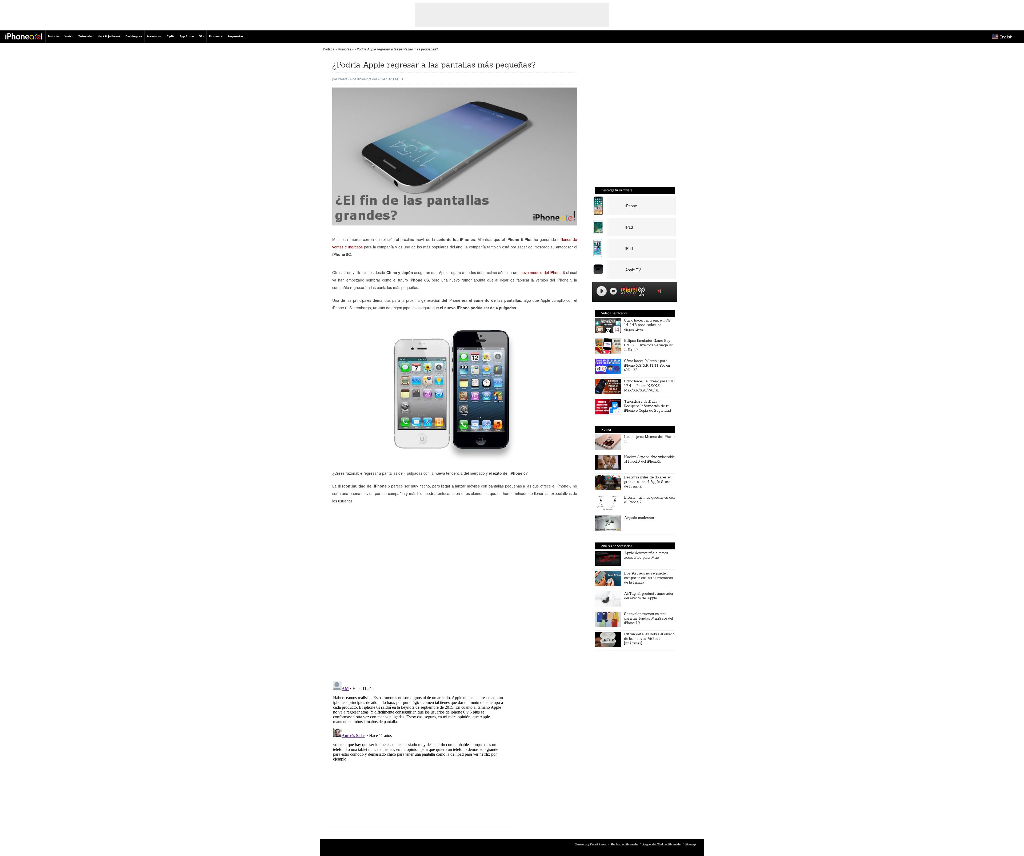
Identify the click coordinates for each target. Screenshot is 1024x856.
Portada (328, 49)
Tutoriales (85, 36)
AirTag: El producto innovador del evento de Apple (648, 595)
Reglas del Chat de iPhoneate (661, 844)
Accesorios (154, 36)
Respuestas (235, 36)
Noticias (53, 36)
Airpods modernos (639, 518)
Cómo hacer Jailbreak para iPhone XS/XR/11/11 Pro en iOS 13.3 (647, 365)
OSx (201, 36)
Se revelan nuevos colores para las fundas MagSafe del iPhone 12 (648, 618)
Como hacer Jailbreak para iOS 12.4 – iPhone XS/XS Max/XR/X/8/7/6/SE (649, 386)
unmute (660, 291)
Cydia (170, 36)
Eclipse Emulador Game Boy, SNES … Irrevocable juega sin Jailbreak (649, 345)
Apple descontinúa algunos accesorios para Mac (646, 555)
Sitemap (690, 844)
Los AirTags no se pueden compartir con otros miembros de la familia (648, 578)
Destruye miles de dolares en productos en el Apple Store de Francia (647, 482)
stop (613, 291)
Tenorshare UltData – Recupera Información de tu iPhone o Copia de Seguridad (647, 406)
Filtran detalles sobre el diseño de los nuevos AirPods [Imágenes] (649, 638)
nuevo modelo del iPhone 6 (541, 272)
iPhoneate (23, 36)
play (601, 291)
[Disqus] (418, 600)
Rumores (344, 49)
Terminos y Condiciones (590, 844)
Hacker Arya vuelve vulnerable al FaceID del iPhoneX (649, 459)
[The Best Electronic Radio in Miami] (628, 292)
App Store (186, 36)
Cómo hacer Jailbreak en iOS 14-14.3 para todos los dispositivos (647, 325)
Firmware (215, 36)
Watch (69, 36)
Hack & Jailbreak (109, 36)
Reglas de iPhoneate (624, 844)
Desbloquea (133, 36)
